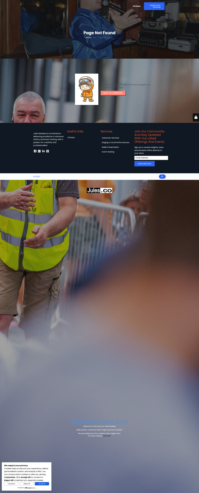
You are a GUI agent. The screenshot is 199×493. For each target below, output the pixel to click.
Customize (11, 484)
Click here (107, 436)
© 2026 (36, 176)
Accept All (42, 484)
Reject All (27, 484)
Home (88, 37)
